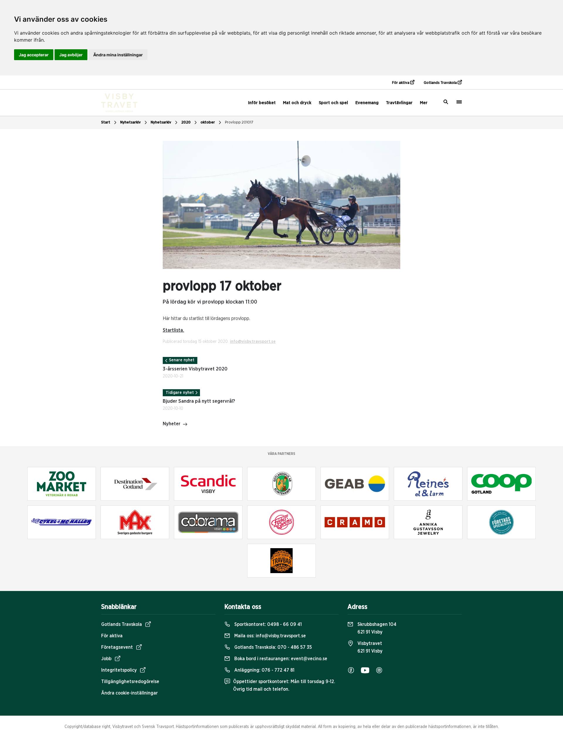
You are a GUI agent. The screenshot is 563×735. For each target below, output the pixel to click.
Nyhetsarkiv (161, 122)
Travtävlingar (399, 103)
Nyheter (171, 423)
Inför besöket (262, 103)
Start (105, 122)
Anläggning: (263, 670)
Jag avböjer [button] (71, 54)
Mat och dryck (297, 103)
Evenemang (367, 103)
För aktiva (401, 83)
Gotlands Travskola (441, 83)
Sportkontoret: (267, 624)
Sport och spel (333, 103)
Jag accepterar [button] (34, 54)
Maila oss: (269, 636)
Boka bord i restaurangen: (280, 658)
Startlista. (173, 330)
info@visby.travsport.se (253, 342)
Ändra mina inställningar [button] (118, 54)
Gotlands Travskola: (272, 647)
